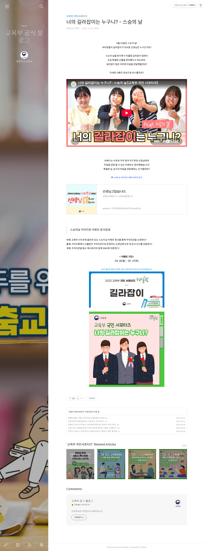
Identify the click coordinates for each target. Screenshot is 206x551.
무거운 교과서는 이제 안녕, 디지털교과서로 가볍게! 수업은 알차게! (92, 431)
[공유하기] (78, 398)
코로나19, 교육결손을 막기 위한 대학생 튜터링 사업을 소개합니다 (92, 428)
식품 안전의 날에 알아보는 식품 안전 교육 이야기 (86, 421)
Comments (74, 489)
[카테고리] (7, 6)
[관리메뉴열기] (200, 5)
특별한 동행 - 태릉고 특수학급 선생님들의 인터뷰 (86, 418)
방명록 (18, 545)
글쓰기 (6, 545)
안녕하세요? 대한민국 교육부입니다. (87, 511)
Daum (126, 547)
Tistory (143, 547)
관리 (42, 545)
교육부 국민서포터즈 (76, 16)
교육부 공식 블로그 (24, 37)
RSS (30, 545)
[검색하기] (41, 6)
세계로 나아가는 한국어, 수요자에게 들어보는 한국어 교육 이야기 (92, 424)
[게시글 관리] (81, 398)
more (184, 445)
